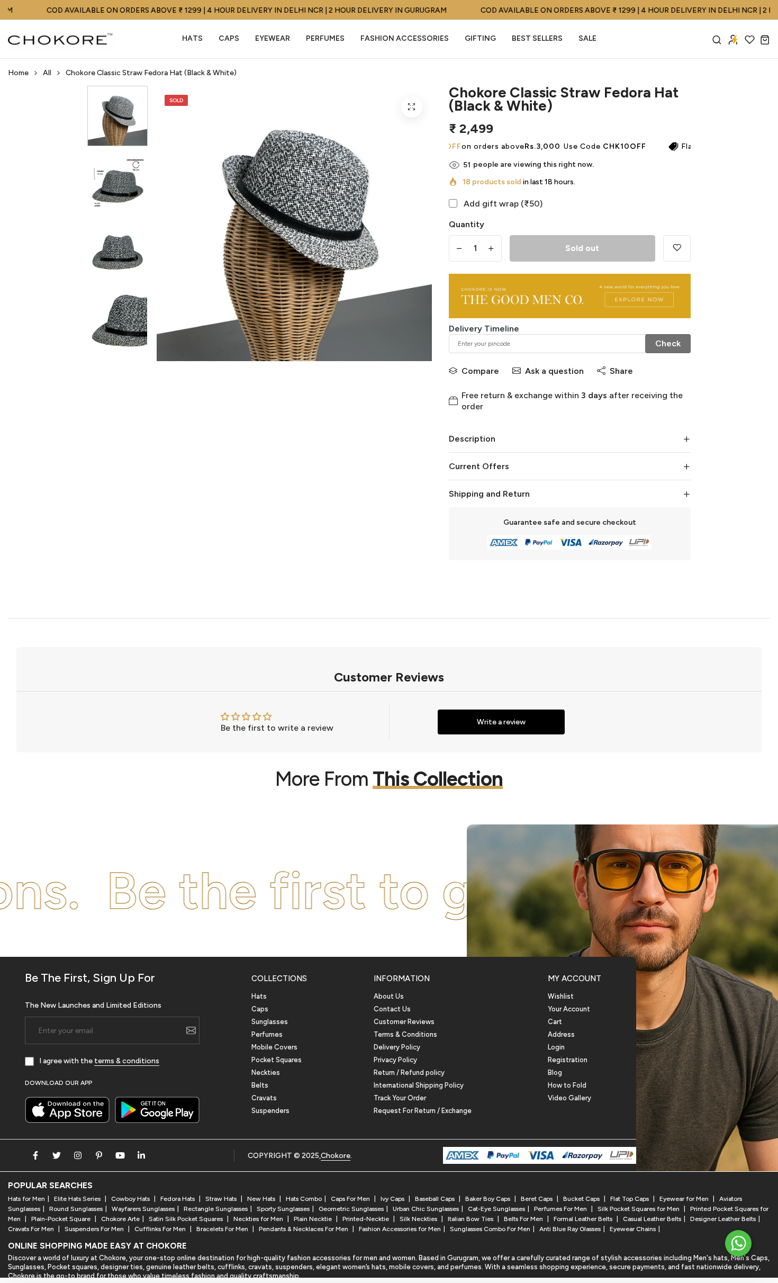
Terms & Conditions (405, 1034)
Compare (480, 371)
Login (556, 1047)
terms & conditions (126, 1060)
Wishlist (561, 996)
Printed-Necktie (366, 1219)
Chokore (335, 1155)
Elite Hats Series (78, 1199)
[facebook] (35, 1155)
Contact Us (392, 1009)
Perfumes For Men (561, 1209)
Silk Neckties (419, 1219)
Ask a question (554, 371)
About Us (389, 996)
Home (18, 72)
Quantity (466, 224)
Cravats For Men (32, 1229)
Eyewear (272, 38)
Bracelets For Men (223, 1229)
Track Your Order (400, 1098)
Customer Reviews (404, 1022)
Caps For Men (351, 1199)
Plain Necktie (313, 1219)
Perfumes (267, 1034)
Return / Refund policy (409, 1072)
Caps (229, 38)
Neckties (265, 1072)
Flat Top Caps (630, 1199)
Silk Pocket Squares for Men (639, 1209)
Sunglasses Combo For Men (490, 1229)
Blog (555, 1072)
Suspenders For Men (95, 1229)
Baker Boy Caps (488, 1199)
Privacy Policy (395, 1060)
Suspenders (270, 1111)
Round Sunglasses (76, 1209)
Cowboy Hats (131, 1199)
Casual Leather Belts (652, 1219)
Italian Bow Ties (471, 1219)
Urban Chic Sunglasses (426, 1209)
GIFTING (480, 38)
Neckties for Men (259, 1219)
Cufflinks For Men (160, 1229)
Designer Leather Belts (723, 1219)
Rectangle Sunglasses (216, 1209)
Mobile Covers (274, 1047)
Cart (555, 1022)
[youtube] (120, 1155)
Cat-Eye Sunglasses (496, 1209)
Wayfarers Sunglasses (143, 1209)
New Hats (262, 1199)
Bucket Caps (582, 1199)
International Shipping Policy (419, 1085)
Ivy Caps (393, 1199)
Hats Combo (304, 1199)
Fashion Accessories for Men (400, 1229)
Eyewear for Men (684, 1199)
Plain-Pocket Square (61, 1219)
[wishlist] (750, 39)
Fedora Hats (178, 1199)
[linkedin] (141, 1155)
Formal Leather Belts (584, 1219)
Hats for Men (26, 1199)
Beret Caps (537, 1199)
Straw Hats (221, 1199)
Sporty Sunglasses (283, 1209)
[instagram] (77, 1155)
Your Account (569, 1009)
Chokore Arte (120, 1219)
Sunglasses (269, 1022)
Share (621, 371)
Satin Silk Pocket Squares (186, 1219)
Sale (587, 38)
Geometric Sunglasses (351, 1209)
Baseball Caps (435, 1199)
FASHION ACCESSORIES (404, 38)
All (47, 72)
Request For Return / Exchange (423, 1111)
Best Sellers (537, 38)
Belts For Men (524, 1219)
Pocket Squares (276, 1060)
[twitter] (56, 1155)
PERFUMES (325, 38)
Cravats (264, 1098)
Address (561, 1034)
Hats (192, 38)
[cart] (765, 39)
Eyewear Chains (633, 1229)
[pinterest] (99, 1155)
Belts (259, 1085)
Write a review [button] (501, 721)
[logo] (61, 39)
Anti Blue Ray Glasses (570, 1229)
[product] (411, 107)
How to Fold (567, 1085)
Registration (567, 1060)
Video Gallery (569, 1098)
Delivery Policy (397, 1047)
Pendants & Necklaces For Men (304, 1229)
